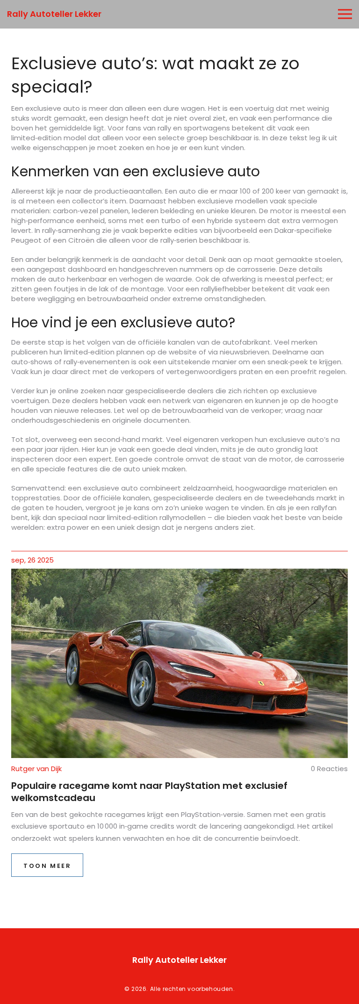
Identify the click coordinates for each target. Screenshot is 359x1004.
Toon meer (47, 865)
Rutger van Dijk (36, 768)
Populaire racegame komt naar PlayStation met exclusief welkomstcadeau (149, 792)
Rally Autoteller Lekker (54, 14)
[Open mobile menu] (345, 14)
